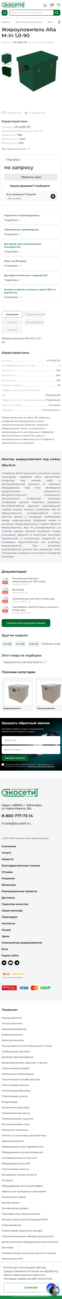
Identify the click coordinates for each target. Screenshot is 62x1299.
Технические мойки (14, 1197)
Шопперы (8, 1247)
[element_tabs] (12, 314)
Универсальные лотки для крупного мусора (29, 1253)
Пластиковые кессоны (15, 1085)
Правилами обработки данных (40, 766)
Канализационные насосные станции (24, 1062)
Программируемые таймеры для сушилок (28, 1236)
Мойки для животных (15, 1129)
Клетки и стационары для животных (24, 1135)
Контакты (8, 923)
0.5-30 (20, 643)
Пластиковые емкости (15, 1169)
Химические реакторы (15, 1107)
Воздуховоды (10, 1101)
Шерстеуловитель (13, 1141)
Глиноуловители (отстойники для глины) (27, 1045)
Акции (6, 929)
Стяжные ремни (11, 1225)
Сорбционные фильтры (16, 1051)
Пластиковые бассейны (16, 1090)
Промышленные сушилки (17, 1118)
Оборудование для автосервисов (22, 1152)
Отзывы (12, 329)
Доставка (8, 897)
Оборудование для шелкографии (22, 1185)
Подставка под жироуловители (21, 1213)
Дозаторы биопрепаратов (17, 1057)
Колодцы (7, 1180)
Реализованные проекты (19, 891)
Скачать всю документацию (26, 623)
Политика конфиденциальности (31, 1295)
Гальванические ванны (16, 1113)
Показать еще (50, 643)
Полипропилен (50, 409)
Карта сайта (10, 955)
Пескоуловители (12, 1023)
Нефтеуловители (12, 1034)
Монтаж (12, 322)
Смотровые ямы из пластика (19, 1157)
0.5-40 (33, 643)
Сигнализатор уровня (15, 1208)
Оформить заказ (31, 177)
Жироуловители (12, 1017)
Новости (7, 859)
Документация (35, 322)
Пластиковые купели (15, 1096)
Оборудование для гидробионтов (22, 1146)
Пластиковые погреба (15, 1068)
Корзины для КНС (12, 1258)
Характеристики (35, 314)
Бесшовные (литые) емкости (19, 1174)
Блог (5, 949)
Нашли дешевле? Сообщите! (30, 185)
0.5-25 (7, 643)
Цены (5, 936)
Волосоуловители (13, 1040)
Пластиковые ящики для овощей (22, 1230)
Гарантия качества (15, 904)
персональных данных (28, 1274)
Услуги (6, 852)
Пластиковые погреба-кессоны (21, 1079)
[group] (17, 694)
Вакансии (9, 884)
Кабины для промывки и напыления (24, 1191)
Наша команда (12, 910)
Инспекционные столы (16, 1124)
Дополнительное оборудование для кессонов (30, 1241)
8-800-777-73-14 (17, 815)
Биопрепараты (11, 1202)
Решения (8, 878)
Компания (9, 846)
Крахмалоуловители (14, 1029)
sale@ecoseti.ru (18, 823)
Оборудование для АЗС (16, 1163)
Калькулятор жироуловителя (22, 942)
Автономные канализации (18, 1073)
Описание (12, 314)
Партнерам (10, 917)
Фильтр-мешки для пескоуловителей (25, 1219)
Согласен (31, 1287)
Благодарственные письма (21, 865)
